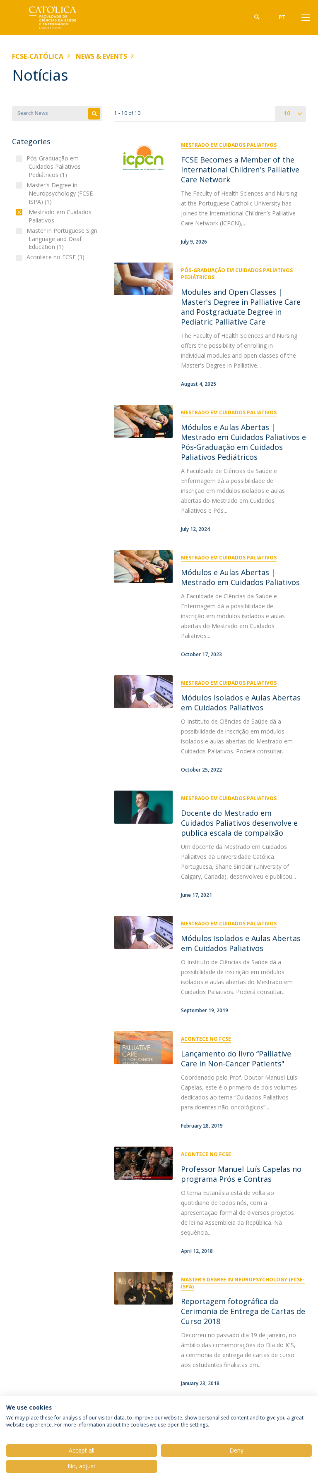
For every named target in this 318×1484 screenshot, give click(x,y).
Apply (94, 113)
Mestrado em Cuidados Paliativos (229, 144)
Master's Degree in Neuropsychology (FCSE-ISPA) (243, 1283)
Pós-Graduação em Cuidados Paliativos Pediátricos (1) (55, 166)
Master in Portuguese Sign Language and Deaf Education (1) (63, 239)
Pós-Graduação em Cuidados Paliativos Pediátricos (237, 274)
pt (282, 17)
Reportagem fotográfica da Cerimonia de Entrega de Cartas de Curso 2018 (243, 1311)
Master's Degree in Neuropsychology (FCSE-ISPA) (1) (62, 193)
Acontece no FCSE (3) (56, 257)
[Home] (64, 17)
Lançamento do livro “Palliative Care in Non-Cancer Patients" (236, 1058)
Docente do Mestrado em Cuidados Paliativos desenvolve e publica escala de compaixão (239, 823)
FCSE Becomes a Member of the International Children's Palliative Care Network (240, 169)
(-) (30, 212)
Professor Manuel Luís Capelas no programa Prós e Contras (241, 1174)
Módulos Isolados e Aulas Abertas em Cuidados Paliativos (241, 702)
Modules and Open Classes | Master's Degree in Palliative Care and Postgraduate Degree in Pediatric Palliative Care (241, 307)
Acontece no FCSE (206, 1038)
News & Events (101, 56)
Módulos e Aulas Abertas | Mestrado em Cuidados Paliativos (240, 577)
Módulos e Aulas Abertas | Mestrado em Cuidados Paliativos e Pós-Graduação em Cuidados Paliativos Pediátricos (243, 442)
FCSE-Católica (37, 56)
